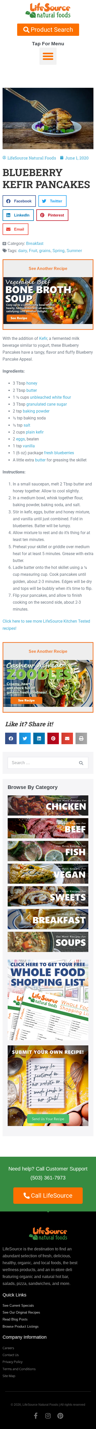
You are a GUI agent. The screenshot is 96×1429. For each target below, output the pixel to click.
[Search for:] (48, 763)
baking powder (36, 411)
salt (27, 425)
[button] (48, 56)
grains (44, 250)
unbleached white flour (50, 397)
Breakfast (34, 243)
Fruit (33, 250)
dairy (22, 250)
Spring (58, 250)
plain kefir (35, 432)
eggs (20, 439)
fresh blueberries (59, 452)
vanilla (29, 445)
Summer (74, 250)
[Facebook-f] (36, 1416)
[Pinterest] (60, 1416)
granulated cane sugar (46, 404)
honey (31, 383)
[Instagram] (48, 1416)
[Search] (81, 762)
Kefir (43, 338)
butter (31, 390)
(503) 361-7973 (48, 1178)
